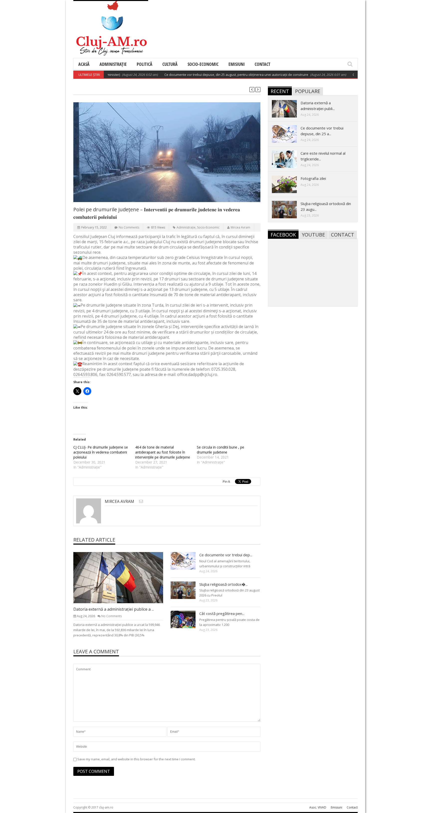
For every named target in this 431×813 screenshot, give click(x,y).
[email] (141, 501)
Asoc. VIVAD (317, 807)
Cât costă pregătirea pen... (221, 613)
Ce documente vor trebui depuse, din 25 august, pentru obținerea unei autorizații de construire (219, 74)
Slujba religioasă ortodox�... (223, 584)
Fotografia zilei (313, 178)
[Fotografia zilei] (288, 184)
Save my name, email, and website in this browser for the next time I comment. (136, 759)
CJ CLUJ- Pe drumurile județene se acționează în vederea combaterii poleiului (100, 452)
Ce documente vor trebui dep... (225, 554)
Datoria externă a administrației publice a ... (113, 609)
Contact (262, 64)
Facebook (283, 234)
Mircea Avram (240, 227)
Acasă (84, 64)
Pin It (226, 481)
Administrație (113, 64)
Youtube (313, 234)
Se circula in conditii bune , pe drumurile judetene (220, 450)
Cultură (170, 64)
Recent (280, 91)
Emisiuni (236, 64)
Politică (144, 64)
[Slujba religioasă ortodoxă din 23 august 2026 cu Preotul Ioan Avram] (187, 590)
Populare (307, 91)
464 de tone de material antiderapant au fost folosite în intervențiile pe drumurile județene (162, 452)
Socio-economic (203, 64)
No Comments (129, 227)
